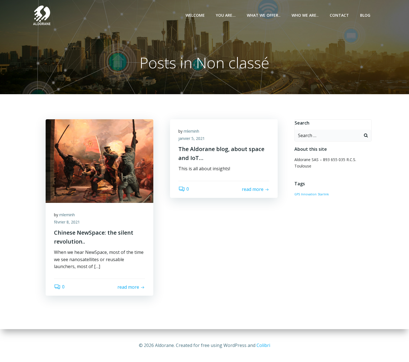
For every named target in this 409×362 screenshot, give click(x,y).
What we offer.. (263, 15)
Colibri (263, 345)
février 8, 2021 (67, 222)
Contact (339, 15)
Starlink (323, 194)
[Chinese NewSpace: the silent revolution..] (99, 160)
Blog (365, 15)
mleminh (67, 214)
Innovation (309, 194)
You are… (226, 15)
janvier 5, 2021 (191, 138)
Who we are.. (305, 15)
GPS (297, 194)
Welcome (195, 15)
